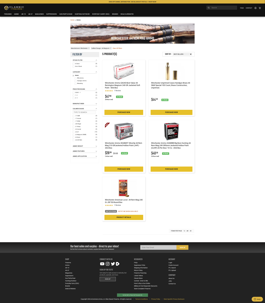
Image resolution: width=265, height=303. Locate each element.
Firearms (68, 262)
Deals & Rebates (70, 288)
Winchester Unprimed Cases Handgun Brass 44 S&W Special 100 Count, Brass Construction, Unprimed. (170, 85)
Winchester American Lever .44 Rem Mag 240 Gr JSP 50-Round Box (124, 201)
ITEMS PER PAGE (176, 231)
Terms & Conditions (141, 299)
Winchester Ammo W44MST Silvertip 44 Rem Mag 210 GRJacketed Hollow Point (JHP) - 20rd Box (123, 145)
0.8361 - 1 (86, 92)
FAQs (242, 8)
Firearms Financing (140, 273)
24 (187, 231)
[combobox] (221, 8)
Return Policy (138, 270)
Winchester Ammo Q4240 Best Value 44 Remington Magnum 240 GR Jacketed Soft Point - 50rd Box (122, 85)
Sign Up (182, 247)
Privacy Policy (155, 299)
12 (184, 231)
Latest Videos (138, 275)
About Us (171, 278)
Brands (67, 286)
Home (72, 20)
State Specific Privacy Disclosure (174, 299)
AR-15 (67, 268)
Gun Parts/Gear (70, 278)
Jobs (170, 281)
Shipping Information (141, 268)
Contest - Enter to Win (141, 281)
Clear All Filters (117, 48)
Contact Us (172, 283)
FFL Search (172, 268)
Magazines (68, 273)
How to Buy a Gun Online (142, 283)
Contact (249, 8)
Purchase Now (123, 112)
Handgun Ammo (82, 80)
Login (170, 262)
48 (190, 231)
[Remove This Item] (88, 48)
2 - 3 (86, 98)
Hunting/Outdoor (70, 281)
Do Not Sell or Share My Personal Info (132, 295)
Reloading (80, 83)
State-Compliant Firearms (142, 288)
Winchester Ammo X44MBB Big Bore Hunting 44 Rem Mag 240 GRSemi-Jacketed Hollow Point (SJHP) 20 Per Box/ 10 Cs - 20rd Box (171, 145)
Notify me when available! (128, 211)
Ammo (77, 75)
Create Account (173, 265)
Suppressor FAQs (139, 265)
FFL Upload (172, 270)
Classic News (138, 278)
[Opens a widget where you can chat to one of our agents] (257, 299)
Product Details (124, 217)
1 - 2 (86, 95)
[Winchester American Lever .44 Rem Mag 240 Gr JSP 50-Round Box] (124, 188)
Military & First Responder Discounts (145, 286)
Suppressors (69, 275)
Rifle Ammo (80, 78)
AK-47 (67, 270)
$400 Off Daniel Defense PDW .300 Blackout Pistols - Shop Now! (132, 2)
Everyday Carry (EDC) (72, 283)
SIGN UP (107, 279)
